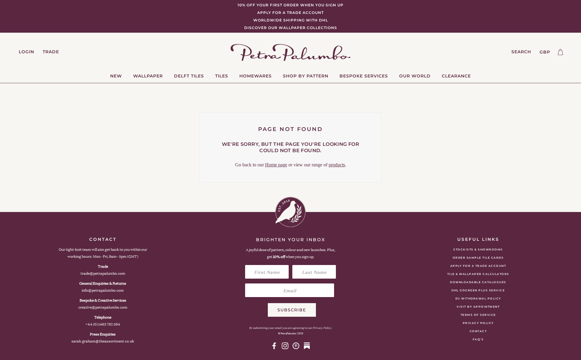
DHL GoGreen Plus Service (478, 290)
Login (26, 51)
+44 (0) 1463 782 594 (102, 324)
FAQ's (478, 339)
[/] (291, 52)
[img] (274, 346)
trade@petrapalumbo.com (102, 273)
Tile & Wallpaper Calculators (478, 274)
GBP (545, 52)
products (337, 164)
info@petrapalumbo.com (103, 290)
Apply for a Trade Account (478, 265)
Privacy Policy (478, 323)
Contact (478, 331)
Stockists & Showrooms (478, 249)
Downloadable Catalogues (478, 282)
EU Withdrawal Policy (478, 298)
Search (521, 51)
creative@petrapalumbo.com (102, 307)
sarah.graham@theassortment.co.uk (102, 341)
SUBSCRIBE (291, 309)
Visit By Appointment (478, 306)
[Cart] (560, 52)
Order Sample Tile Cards (478, 257)
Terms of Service (478, 314)
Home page (276, 164)
